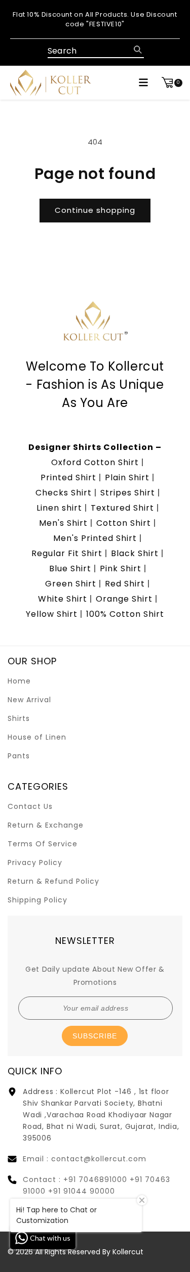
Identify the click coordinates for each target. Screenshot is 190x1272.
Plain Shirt (127, 477)
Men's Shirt (63, 523)
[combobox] (96, 51)
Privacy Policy (35, 862)
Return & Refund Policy (53, 881)
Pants (19, 756)
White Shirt (62, 599)
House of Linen (37, 737)
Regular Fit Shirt (66, 553)
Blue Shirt (70, 568)
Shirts (19, 718)
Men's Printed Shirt (95, 538)
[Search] (138, 49)
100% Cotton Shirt (125, 614)
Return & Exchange (46, 825)
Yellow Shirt (52, 614)
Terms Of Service (43, 844)
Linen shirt (59, 508)
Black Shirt (135, 553)
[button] (143, 82)
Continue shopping (95, 210)
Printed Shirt (68, 477)
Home (19, 681)
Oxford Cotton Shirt (95, 462)
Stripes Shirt (127, 492)
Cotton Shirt (123, 523)
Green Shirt (70, 583)
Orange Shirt (124, 599)
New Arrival (29, 700)
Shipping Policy (37, 900)
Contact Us (30, 806)
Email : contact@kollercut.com (84, 1159)
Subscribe (94, 1036)
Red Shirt (125, 583)
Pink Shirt (120, 568)
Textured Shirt (122, 508)
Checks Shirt (63, 492)
